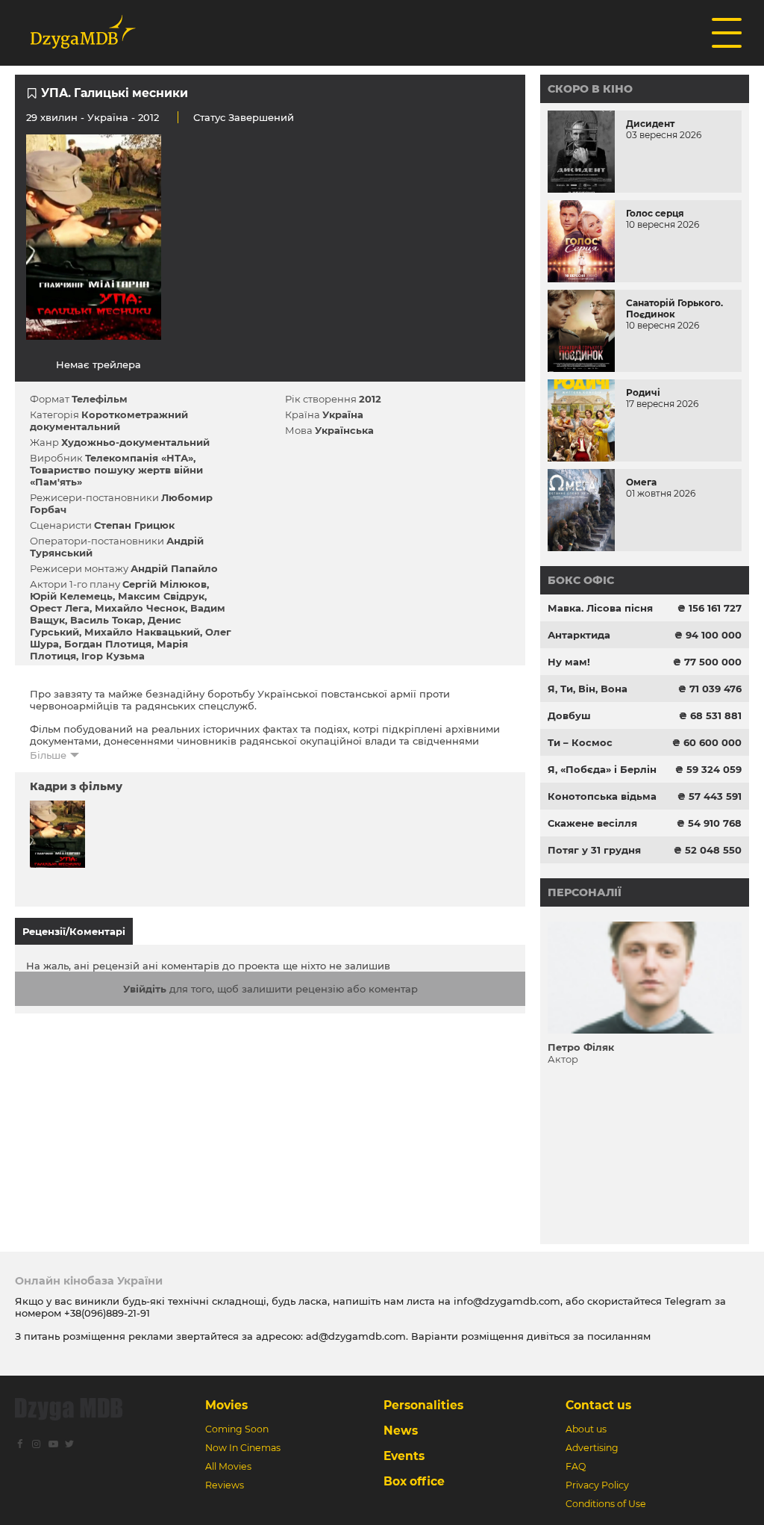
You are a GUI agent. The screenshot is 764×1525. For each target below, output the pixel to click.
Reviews (224, 1485)
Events (404, 1456)
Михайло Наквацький (142, 632)
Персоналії (584, 892)
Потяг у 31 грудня (594, 850)
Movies (226, 1405)
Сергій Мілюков (164, 584)
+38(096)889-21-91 (107, 1313)
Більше (48, 755)
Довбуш (569, 715)
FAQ (576, 1466)
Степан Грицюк (134, 525)
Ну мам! (569, 662)
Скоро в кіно (590, 89)
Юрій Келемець (71, 596)
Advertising (592, 1447)
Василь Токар (106, 620)
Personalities (423, 1405)
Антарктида (579, 635)
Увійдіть (144, 989)
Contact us (598, 1405)
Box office (414, 1481)
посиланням (619, 1336)
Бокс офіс (581, 580)
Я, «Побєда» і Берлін (602, 769)
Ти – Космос (580, 742)
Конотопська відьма (602, 796)
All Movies (228, 1466)
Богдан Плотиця (107, 644)
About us (586, 1429)
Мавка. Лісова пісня (600, 608)
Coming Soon (237, 1429)
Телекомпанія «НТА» (139, 458)
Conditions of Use (606, 1503)
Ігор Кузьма (113, 656)
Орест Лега (60, 608)
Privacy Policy (597, 1485)
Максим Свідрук (161, 596)
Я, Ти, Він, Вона (587, 689)
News (400, 1430)
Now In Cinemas (243, 1447)
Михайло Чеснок (140, 608)
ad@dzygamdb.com (356, 1336)
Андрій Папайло (174, 568)
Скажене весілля (592, 823)
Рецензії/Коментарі (73, 931)
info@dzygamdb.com (505, 1301)
